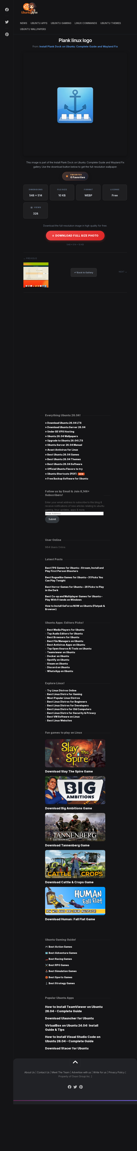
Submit (52, 519)
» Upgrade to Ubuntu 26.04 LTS (64, 440)
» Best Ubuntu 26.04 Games (62, 454)
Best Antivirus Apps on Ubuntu (66, 644)
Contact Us (43, 1072)
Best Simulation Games (63, 971)
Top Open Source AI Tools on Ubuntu (69, 648)
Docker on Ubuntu (58, 656)
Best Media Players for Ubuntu (65, 629)
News (23, 23)
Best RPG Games (59, 965)
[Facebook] (6, 9)
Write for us (99, 1072)
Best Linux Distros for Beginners (67, 701)
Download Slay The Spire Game (69, 771)
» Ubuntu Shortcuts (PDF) (64, 473)
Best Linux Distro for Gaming (64, 694)
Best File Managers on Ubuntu (65, 641)
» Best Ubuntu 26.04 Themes (63, 459)
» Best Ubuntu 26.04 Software (63, 464)
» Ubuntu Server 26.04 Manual (63, 444)
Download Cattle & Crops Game (69, 882)
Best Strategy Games (62, 983)
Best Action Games (60, 946)
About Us (29, 1072)
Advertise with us (81, 1072)
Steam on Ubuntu (57, 663)
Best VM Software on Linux (63, 716)
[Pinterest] (6, 34)
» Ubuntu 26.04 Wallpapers (61, 436)
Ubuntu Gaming (61, 23)
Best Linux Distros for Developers (68, 705)
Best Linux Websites (59, 720)
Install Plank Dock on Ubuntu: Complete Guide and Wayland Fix (78, 46)
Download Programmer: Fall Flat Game (70, 919)
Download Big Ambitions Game (68, 808)
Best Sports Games (60, 977)
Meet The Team (61, 1072)
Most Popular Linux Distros (63, 698)
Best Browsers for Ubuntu (63, 637)
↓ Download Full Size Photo (75, 235)
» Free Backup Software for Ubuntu (66, 478)
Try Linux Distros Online (61, 690)
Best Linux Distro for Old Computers (69, 709)
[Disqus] (75, 345)
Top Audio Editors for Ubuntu (65, 633)
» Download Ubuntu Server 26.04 (65, 427)
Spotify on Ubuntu (58, 659)
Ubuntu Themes (110, 23)
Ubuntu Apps (39, 23)
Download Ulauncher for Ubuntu (69, 1018)
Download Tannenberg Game (67, 845)
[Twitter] (6, 22)
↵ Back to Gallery (83, 272)
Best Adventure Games (63, 952)
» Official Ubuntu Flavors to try (64, 468)
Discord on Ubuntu (58, 667)
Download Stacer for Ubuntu (67, 1048)
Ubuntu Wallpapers (33, 29)
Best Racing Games (60, 958)
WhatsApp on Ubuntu (60, 671)
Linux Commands (86, 23)
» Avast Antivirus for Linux (61, 449)
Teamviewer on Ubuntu (61, 652)
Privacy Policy (116, 1072)
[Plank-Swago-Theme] (35, 286)
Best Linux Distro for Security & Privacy (71, 713)
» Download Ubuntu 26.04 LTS (63, 422)
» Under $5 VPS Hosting (59, 431)
